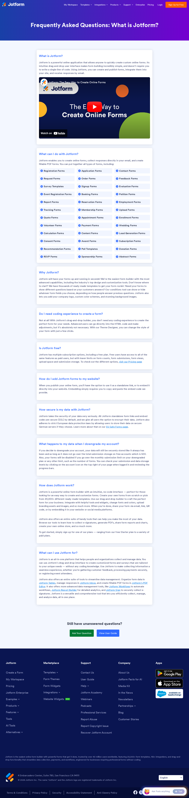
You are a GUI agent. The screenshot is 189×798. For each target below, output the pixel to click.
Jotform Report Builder (64, 589)
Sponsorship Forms (92, 256)
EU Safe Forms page (117, 426)
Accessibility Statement (79, 792)
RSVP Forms (50, 256)
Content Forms (90, 233)
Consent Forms (52, 241)
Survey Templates (54, 186)
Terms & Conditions (17, 792)
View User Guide (108, 633)
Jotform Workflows (119, 586)
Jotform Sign (113, 589)
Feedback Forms (128, 178)
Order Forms (89, 178)
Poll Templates (90, 248)
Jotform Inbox (88, 582)
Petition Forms (127, 194)
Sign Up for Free (176, 4)
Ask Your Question (81, 633)
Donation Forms (128, 248)
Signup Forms (89, 186)
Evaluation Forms (128, 186)
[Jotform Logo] (13, 4)
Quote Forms (51, 217)
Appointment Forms (93, 217)
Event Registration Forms (57, 194)
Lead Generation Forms (132, 233)
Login (160, 4)
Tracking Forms (52, 209)
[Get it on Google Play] (169, 673)
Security (56, 792)
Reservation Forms (92, 201)
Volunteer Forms (53, 225)
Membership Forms (92, 209)
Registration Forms (54, 170)
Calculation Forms (54, 233)
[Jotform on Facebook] (135, 792)
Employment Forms (130, 201)
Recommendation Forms (57, 248)
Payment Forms (90, 225)
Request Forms (52, 178)
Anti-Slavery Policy (107, 792)
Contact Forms (127, 170)
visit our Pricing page (130, 361)
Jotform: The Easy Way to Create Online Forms (77, 82)
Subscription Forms (130, 241)
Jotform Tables (47, 582)
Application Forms (92, 170)
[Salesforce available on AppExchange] (169, 693)
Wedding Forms (128, 225)
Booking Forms (90, 194)
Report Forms (51, 201)
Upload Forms (127, 209)
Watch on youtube (53, 133)
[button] (147, 791)
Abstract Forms (127, 256)
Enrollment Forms (129, 217)
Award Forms (89, 241)
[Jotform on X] (141, 792)
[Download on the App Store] (169, 683)
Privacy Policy (39, 792)
